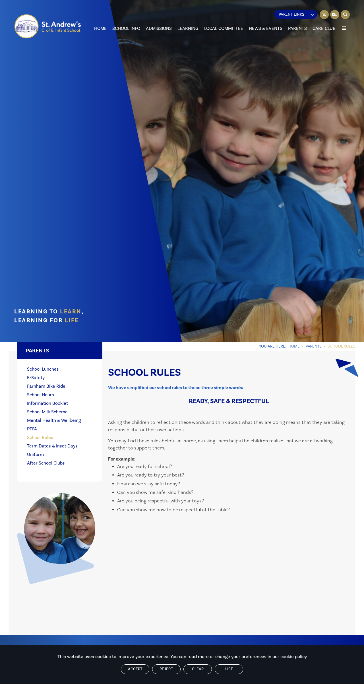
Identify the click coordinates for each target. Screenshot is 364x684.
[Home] (48, 26)
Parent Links (291, 14)
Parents (314, 346)
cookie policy (293, 657)
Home (294, 346)
